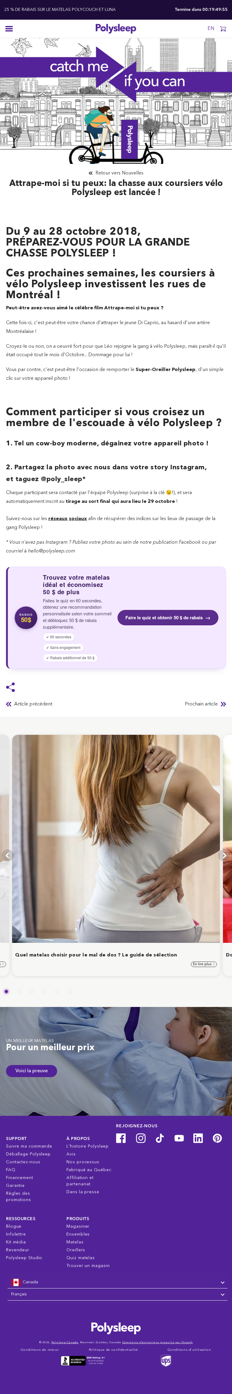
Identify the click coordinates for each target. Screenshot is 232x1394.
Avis (71, 1154)
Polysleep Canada (64, 1342)
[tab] (6, 991)
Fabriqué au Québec (88, 1170)
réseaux (58, 518)
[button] (223, 29)
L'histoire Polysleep (87, 1146)
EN (211, 28)
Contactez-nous (23, 1162)
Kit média (16, 1242)
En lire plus (202, 964)
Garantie (15, 1186)
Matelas (74, 1242)
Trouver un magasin (88, 1266)
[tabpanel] (116, 855)
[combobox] (117, 1282)
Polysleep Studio (24, 1258)
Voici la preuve (31, 1071)
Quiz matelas (80, 1258)
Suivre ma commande (29, 1146)
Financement (19, 1178)
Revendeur (17, 1250)
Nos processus (82, 1162)
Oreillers (75, 1250)
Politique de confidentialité (113, 1350)
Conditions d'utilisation (189, 1350)
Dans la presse (82, 1192)
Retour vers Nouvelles (119, 173)
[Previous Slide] (8, 855)
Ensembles (78, 1234)
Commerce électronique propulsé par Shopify (157, 1342)
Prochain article (201, 704)
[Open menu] (9, 28)
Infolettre (16, 1234)
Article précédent (33, 704)
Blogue (13, 1226)
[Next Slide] (224, 855)
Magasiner (77, 1226)
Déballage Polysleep (28, 1154)
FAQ (10, 1170)
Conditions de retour (40, 1350)
